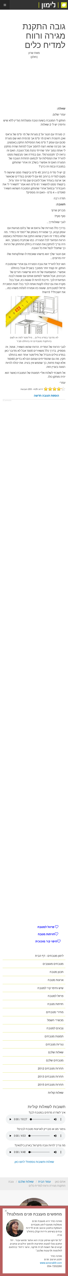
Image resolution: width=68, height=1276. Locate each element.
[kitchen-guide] (52, 5)
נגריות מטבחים (54, 1044)
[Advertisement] (34, 83)
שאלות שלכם (55, 1052)
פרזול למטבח (46, 927)
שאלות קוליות (55, 1093)
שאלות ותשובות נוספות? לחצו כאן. (34, 1162)
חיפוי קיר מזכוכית (46, 941)
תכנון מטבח (56, 972)
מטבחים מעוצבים (53, 964)
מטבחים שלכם (54, 1060)
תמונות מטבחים (54, 1036)
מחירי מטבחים (54, 1012)
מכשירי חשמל (55, 1020)
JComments (7, 400)
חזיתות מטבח (46, 934)
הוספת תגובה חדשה (46, 395)
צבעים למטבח (55, 1028)
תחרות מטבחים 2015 (50, 1084)
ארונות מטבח (55, 980)
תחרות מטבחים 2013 (50, 1076)
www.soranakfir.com (51, 1262)
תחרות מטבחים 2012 (50, 1068)
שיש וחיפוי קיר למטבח (50, 988)
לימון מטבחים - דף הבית (49, 956)
